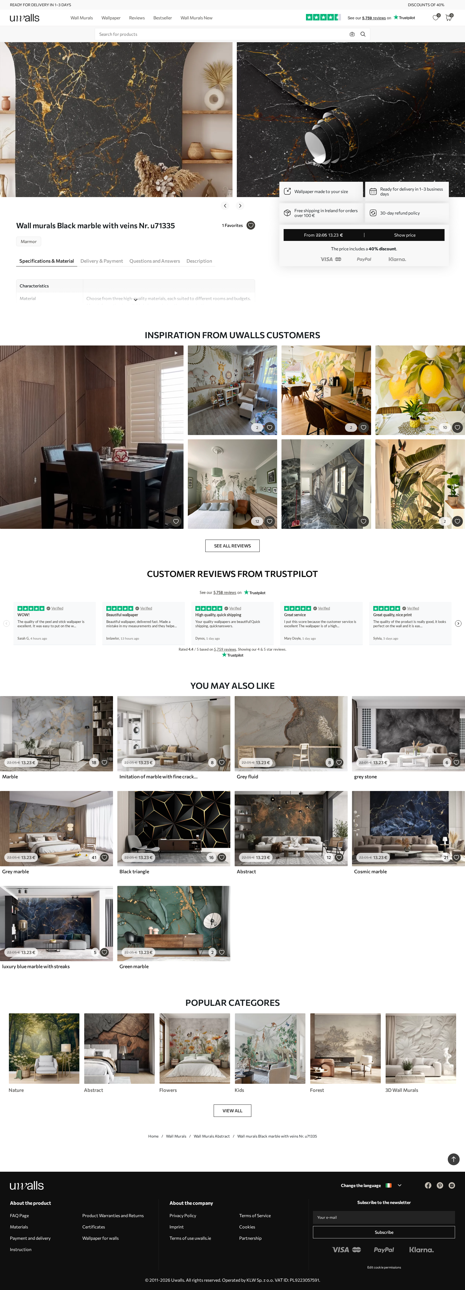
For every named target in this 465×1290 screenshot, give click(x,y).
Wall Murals (176, 1136)
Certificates (93, 1226)
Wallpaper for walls (100, 1238)
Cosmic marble (370, 871)
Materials (19, 1226)
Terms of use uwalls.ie (190, 1238)
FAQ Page (19, 1215)
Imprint (177, 1226)
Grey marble (15, 871)
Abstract (246, 871)
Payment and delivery (30, 1238)
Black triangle (134, 871)
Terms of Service (255, 1215)
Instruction (20, 1249)
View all (232, 1110)
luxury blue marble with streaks (36, 966)
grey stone (365, 776)
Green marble (134, 966)
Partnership (250, 1238)
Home (153, 1136)
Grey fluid (247, 776)
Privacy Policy (183, 1215)
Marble (10, 776)
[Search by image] (352, 34)
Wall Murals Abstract (212, 1136)
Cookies (247, 1226)
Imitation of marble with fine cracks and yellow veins (158, 776)
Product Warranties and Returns (113, 1215)
